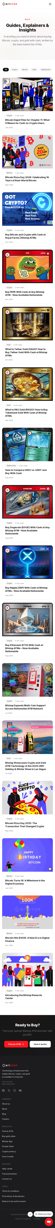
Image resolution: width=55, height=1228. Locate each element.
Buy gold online (8, 1136)
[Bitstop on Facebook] (3, 1090)
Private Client (8, 1146)
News (4, 1109)
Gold (34, 70)
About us (6, 1104)
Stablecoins (45, 70)
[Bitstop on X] (9, 1090)
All (6, 70)
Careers (5, 1119)
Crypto (14, 70)
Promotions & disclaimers (13, 1196)
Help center (7, 1168)
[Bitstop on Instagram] (14, 1090)
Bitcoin (24, 70)
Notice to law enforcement (14, 1201)
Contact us (7, 1179)
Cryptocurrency (9, 1151)
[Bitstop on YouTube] (20, 1090)
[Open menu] (50, 4)
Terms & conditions (10, 1191)
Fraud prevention (9, 1174)
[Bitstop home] (9, 4)
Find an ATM (14, 1044)
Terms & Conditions (23, 1219)
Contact (37, 1219)
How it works (40, 1044)
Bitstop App (7, 1141)
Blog (4, 1114)
